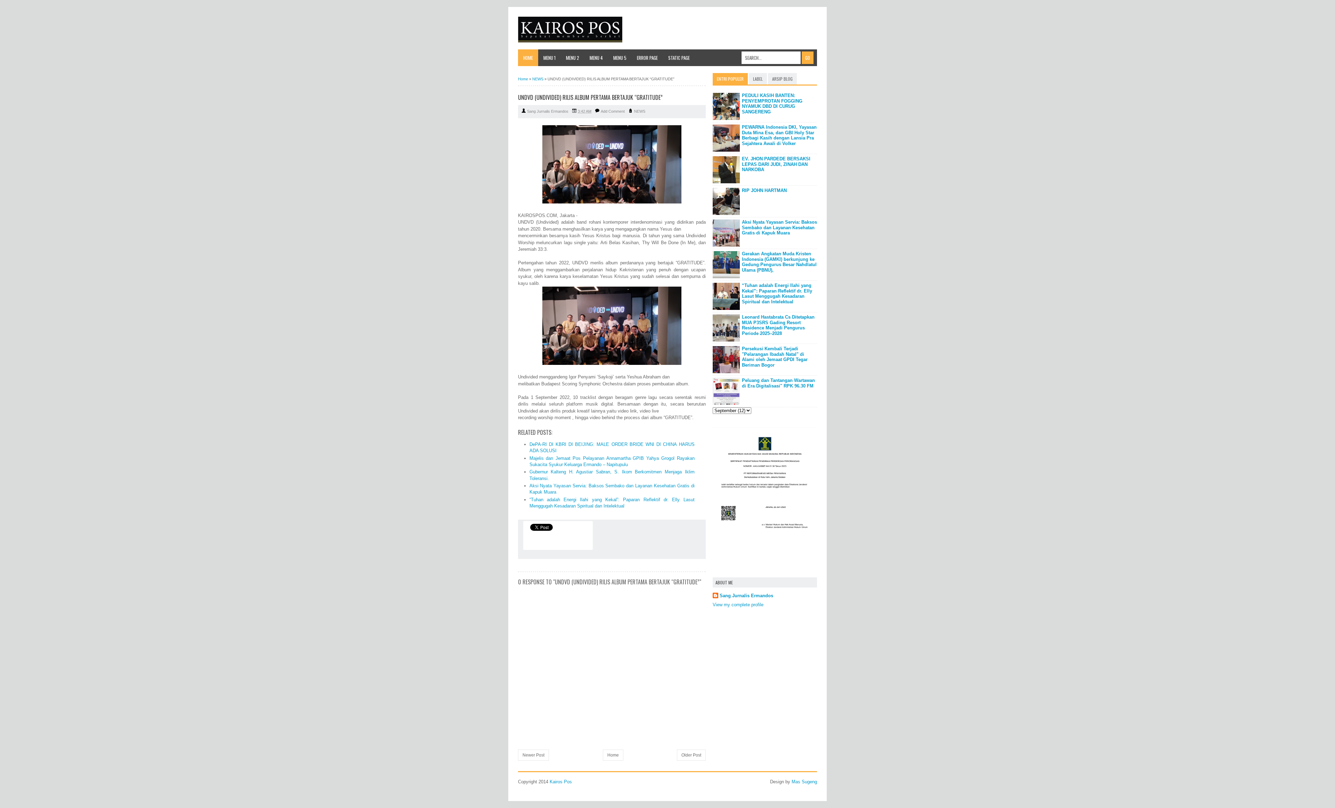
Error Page (647, 57)
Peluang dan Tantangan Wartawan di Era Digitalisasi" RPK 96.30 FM (778, 383)
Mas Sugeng (804, 781)
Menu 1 (549, 57)
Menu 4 (596, 57)
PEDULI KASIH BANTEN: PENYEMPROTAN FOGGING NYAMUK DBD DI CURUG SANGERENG (772, 103)
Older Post (691, 755)
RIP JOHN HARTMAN (764, 190)
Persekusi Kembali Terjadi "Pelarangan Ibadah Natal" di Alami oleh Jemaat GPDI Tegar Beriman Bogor (775, 357)
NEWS (639, 111)
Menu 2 (572, 57)
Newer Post (533, 755)
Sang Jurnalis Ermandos (746, 595)
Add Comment (613, 111)
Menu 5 (619, 57)
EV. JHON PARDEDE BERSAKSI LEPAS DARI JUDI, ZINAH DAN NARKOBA (776, 164)
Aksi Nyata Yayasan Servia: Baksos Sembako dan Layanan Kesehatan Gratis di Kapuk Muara (779, 227)
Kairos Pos (561, 781)
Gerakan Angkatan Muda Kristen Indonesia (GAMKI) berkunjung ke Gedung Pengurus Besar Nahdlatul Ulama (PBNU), (779, 262)
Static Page (679, 57)
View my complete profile (738, 604)
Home (528, 57)
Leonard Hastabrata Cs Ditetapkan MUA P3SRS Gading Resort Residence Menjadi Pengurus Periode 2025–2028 (778, 325)
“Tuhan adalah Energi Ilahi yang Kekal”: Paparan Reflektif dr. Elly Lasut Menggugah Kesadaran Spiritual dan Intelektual (777, 293)
